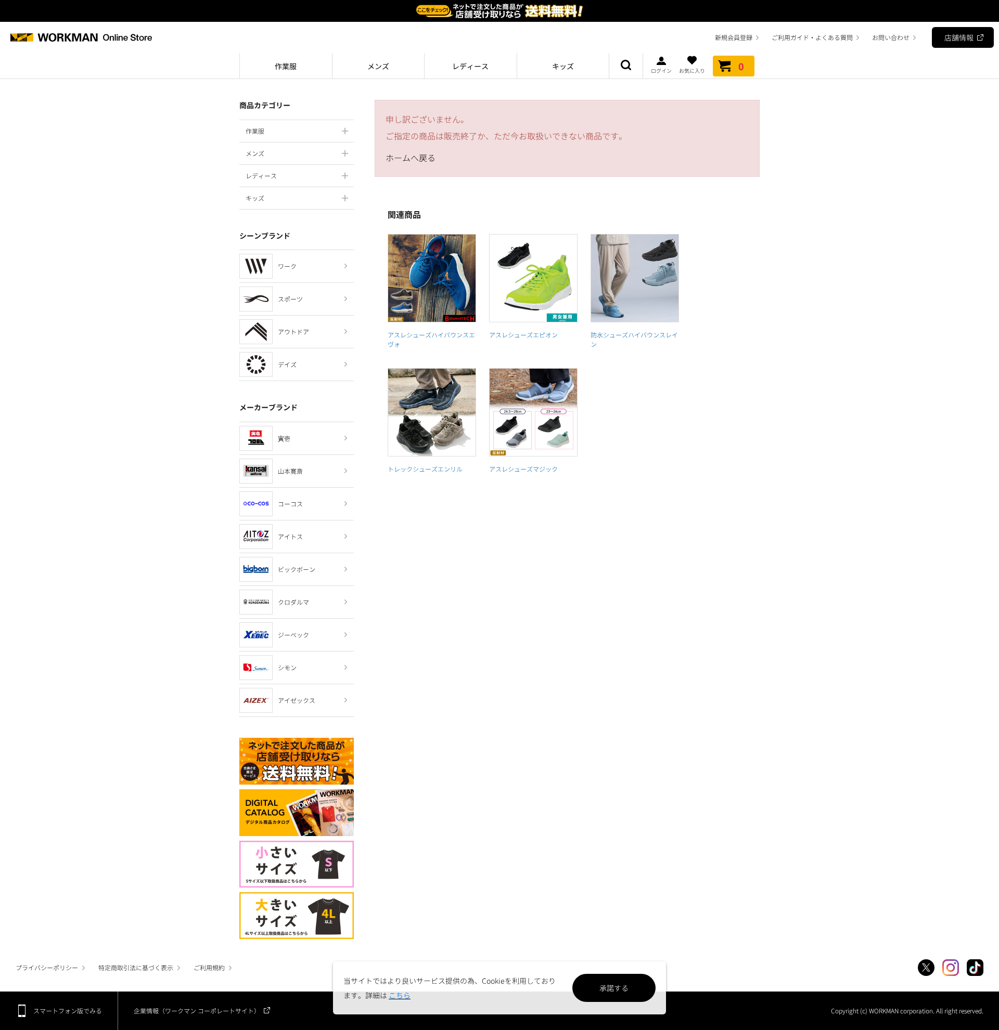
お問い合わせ (891, 37)
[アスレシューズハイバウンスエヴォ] (432, 278)
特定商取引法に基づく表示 (135, 967)
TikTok (975, 967)
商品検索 (626, 66)
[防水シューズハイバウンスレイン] (635, 278)
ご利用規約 (209, 967)
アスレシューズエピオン (523, 334)
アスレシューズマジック (523, 468)
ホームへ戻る (411, 157)
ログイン (661, 70)
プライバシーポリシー (47, 967)
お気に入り (692, 70)
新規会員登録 (733, 37)
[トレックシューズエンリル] (432, 412)
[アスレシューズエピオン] (533, 278)
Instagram (950, 967)
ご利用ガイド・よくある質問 (812, 37)
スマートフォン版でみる (67, 1010)
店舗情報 (959, 37)
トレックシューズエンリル (425, 468)
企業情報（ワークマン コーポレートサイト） (197, 1010)
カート (741, 66)
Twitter (926, 967)
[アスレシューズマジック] (533, 412)
